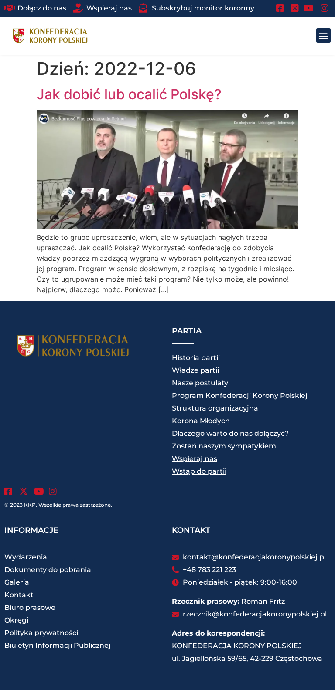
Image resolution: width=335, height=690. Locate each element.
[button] (323, 35)
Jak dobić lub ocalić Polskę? (129, 94)
